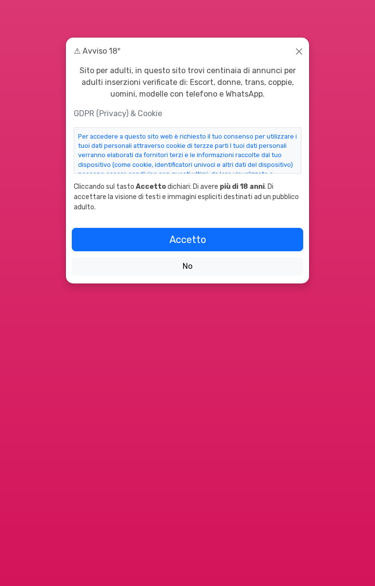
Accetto (187, 239)
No (187, 266)
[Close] (299, 51)
